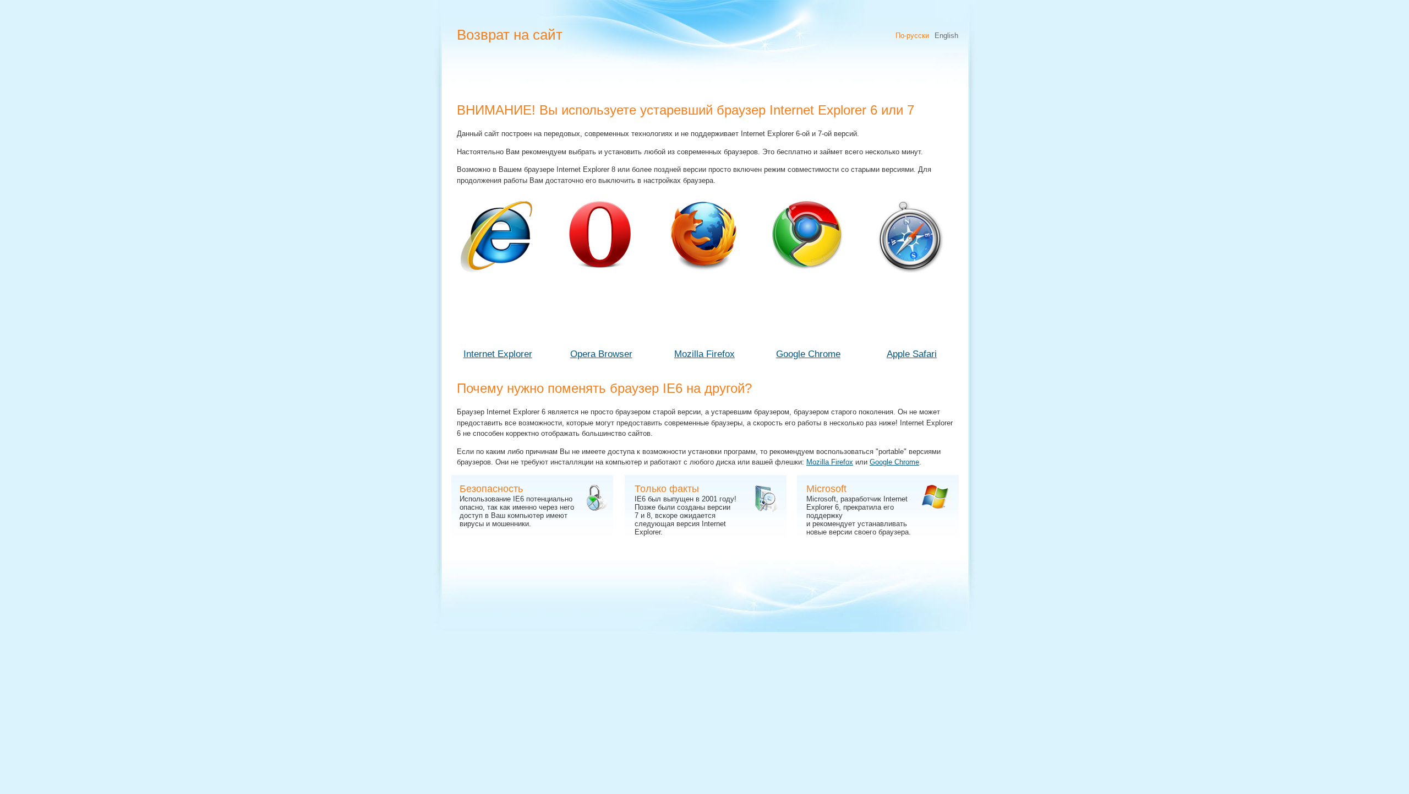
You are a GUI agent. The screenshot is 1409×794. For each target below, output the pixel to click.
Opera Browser (601, 354)
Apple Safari (912, 354)
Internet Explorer (497, 354)
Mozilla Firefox (704, 354)
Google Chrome (808, 354)
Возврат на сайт (509, 34)
